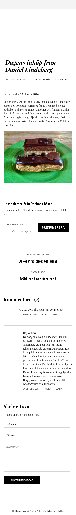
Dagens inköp (18, 80)
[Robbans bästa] (38, 26)
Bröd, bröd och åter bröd (38, 278)
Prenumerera (53, 227)
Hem (6, 80)
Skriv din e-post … (17, 225)
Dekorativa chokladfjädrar (38, 261)
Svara (54, 314)
